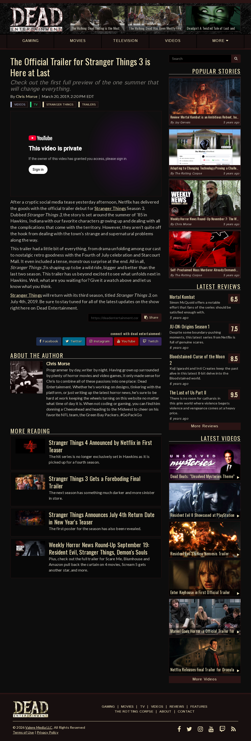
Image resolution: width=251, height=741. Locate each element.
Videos (19, 105)
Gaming (108, 706)
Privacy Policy (47, 732)
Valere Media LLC (38, 727)
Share (153, 317)
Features (199, 706)
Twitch (152, 341)
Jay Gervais (182, 122)
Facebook (50, 341)
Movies (127, 706)
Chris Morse (26, 96)
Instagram (101, 341)
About (165, 711)
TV (36, 105)
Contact (186, 711)
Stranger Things (60, 105)
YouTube (127, 341)
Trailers (89, 105)
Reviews (177, 706)
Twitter (75, 341)
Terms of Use (23, 732)
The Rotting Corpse (188, 173)
